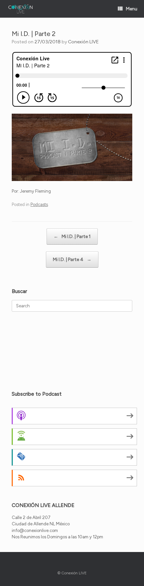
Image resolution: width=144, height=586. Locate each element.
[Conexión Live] (20, 8)
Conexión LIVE (83, 42)
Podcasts (39, 204)
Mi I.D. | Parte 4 (72, 259)
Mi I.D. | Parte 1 (72, 236)
